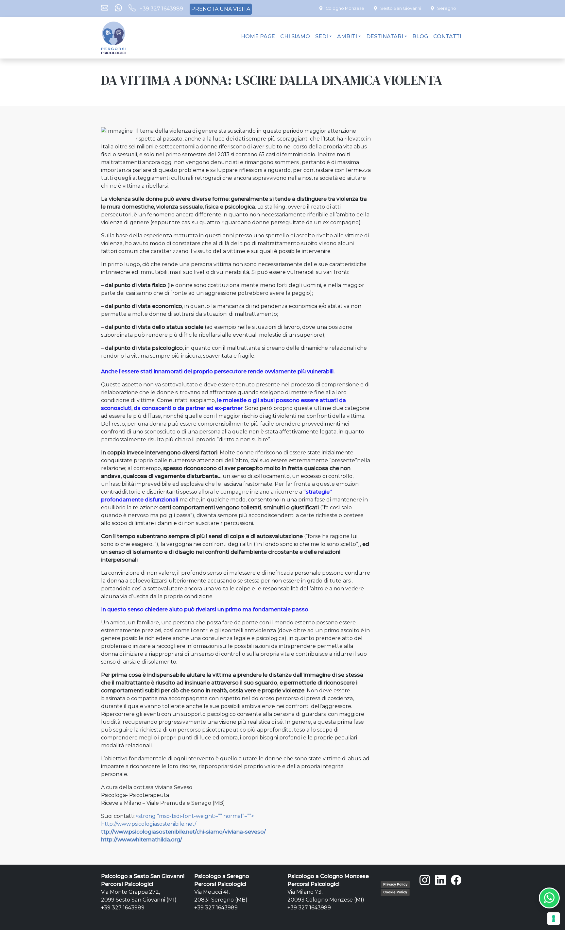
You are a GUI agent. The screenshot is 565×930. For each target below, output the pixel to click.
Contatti (447, 36)
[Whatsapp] (118, 9)
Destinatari (384, 36)
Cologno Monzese (345, 8)
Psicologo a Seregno (221, 876)
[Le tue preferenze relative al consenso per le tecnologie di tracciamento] (553, 918)
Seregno (446, 8)
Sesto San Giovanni (400, 8)
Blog (420, 36)
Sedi (321, 36)
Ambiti (347, 36)
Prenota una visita (220, 9)
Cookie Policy (395, 892)
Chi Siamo (295, 36)
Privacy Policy (395, 884)
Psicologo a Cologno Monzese (328, 876)
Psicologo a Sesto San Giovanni (142, 876)
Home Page (258, 36)
